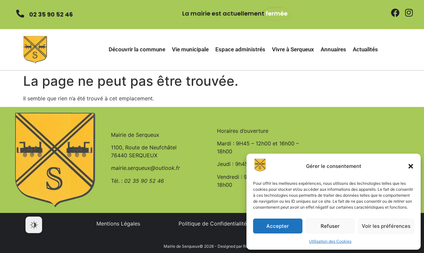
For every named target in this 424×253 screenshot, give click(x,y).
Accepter (277, 226)
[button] (410, 166)
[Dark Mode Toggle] (33, 224)
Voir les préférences (386, 226)
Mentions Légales (118, 223)
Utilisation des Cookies (330, 241)
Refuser (330, 226)
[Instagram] (409, 13)
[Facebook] (395, 13)
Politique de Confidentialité (213, 223)
